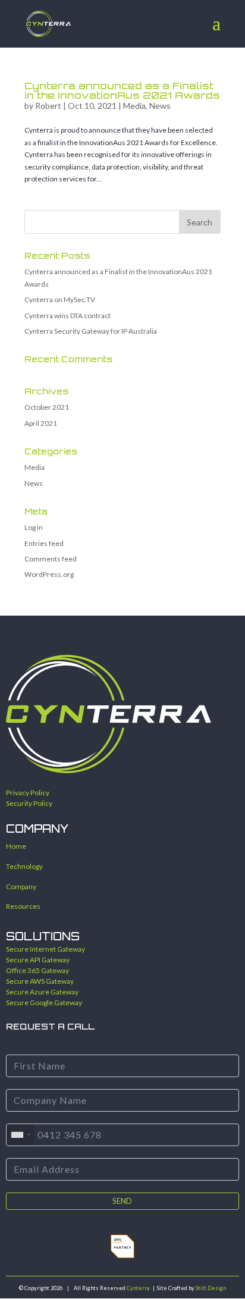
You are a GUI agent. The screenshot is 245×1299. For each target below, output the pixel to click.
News (160, 106)
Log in (33, 527)
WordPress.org (49, 574)
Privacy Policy (27, 792)
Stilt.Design (211, 1288)
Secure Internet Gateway (45, 949)
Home (16, 846)
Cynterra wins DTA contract (67, 315)
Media (134, 106)
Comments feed (50, 558)
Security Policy (29, 803)
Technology (24, 866)
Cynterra (138, 1288)
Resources (23, 906)
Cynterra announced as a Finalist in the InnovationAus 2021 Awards (122, 90)
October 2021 (46, 407)
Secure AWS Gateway (40, 981)
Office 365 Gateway (37, 970)
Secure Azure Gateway (42, 991)
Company (21, 886)
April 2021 (40, 423)
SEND (122, 1201)
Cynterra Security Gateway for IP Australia (90, 331)
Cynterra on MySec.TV (59, 299)
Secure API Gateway (38, 959)
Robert (48, 106)
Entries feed (44, 543)
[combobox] (20, 1135)
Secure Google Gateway (44, 1002)
